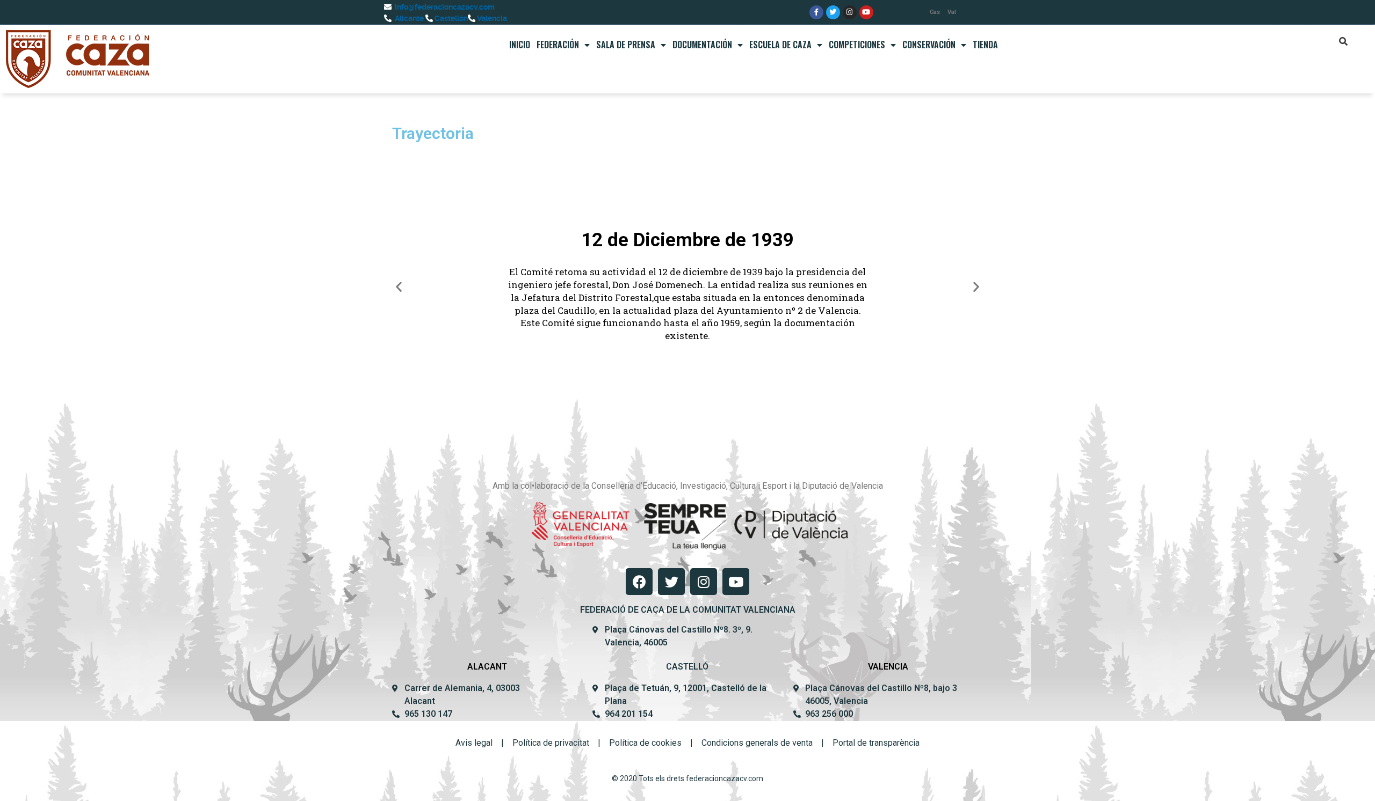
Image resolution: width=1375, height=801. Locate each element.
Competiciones (857, 44)
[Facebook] (639, 581)
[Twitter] (833, 12)
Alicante (408, 18)
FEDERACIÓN (558, 44)
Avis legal (474, 743)
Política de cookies (645, 743)
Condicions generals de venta (757, 743)
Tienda (985, 44)
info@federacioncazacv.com (444, 7)
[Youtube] (866, 12)
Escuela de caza (780, 44)
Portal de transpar (866, 743)
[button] (399, 286)
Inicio (519, 44)
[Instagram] (850, 12)
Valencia (491, 18)
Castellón (450, 18)
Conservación (929, 44)
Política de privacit (547, 743)
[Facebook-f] (816, 12)
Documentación (702, 44)
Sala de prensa (625, 44)
